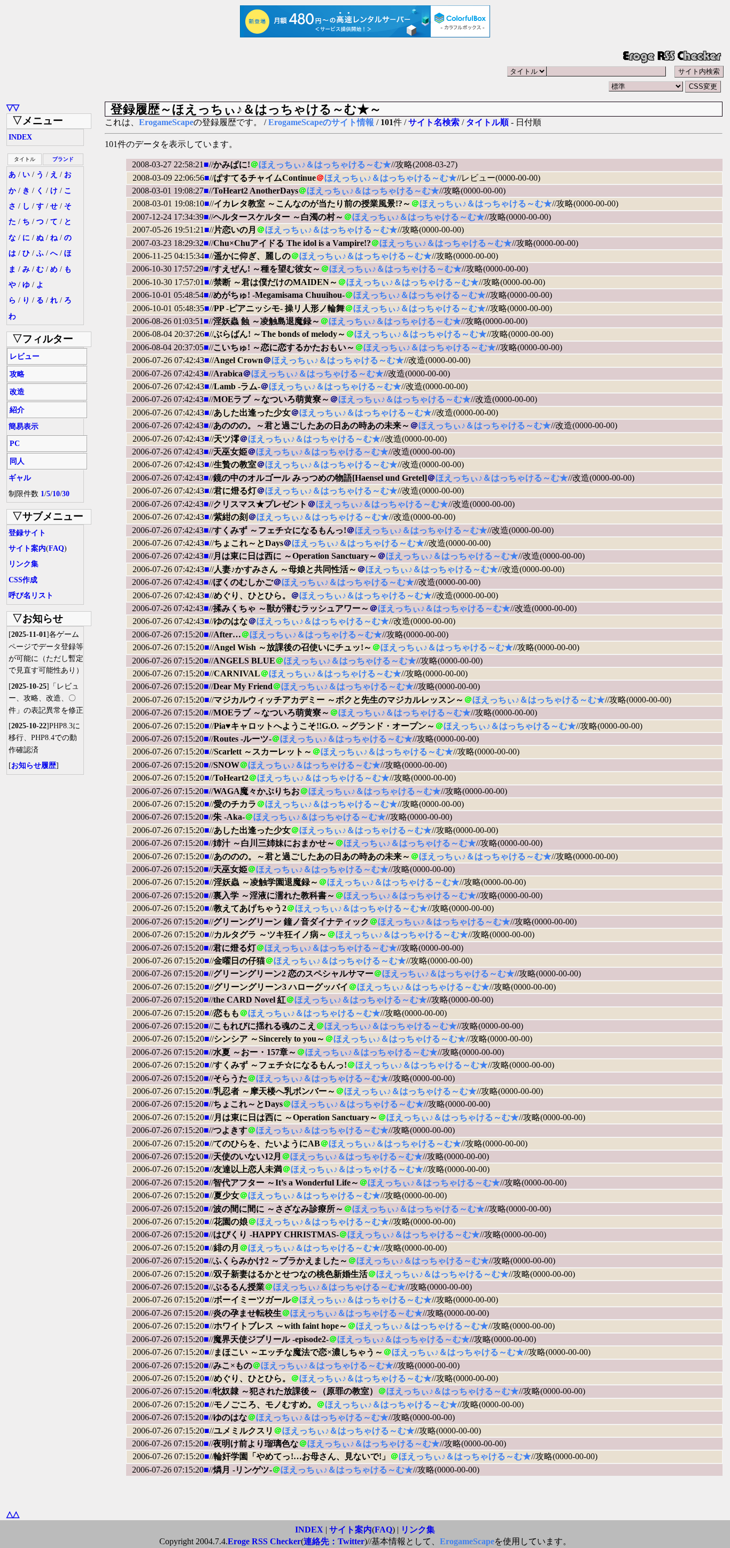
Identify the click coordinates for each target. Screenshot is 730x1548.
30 (65, 494)
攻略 (17, 374)
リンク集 (23, 564)
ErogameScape (166, 122)
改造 (17, 392)
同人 (17, 461)
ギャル (20, 478)
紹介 (17, 410)
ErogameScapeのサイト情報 (321, 122)
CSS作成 (23, 580)
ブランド (63, 159)
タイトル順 (487, 122)
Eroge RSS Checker (264, 1541)
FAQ (56, 548)
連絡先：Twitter (334, 1541)
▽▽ (12, 107)
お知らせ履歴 (33, 765)
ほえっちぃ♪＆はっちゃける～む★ (325, 164)
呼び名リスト (31, 595)
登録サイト (27, 533)
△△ (12, 1514)
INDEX (20, 137)
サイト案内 (27, 548)
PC (15, 444)
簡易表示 (23, 426)
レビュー (25, 356)
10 (56, 494)
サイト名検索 (434, 122)
